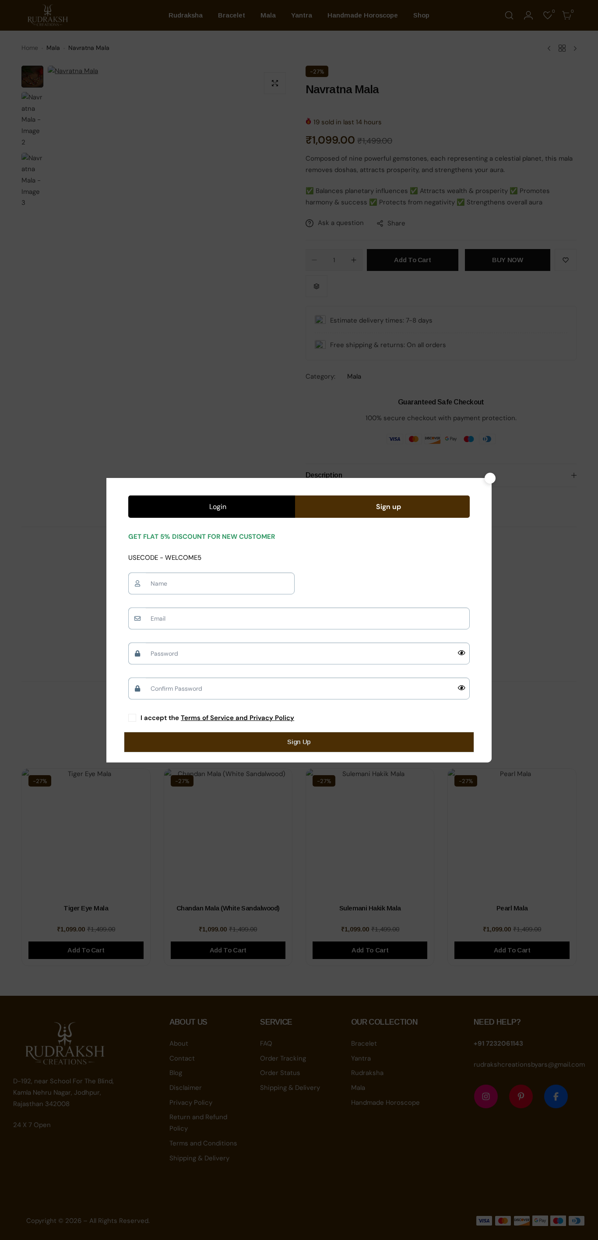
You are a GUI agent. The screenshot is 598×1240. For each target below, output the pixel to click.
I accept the (217, 717)
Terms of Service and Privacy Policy (237, 717)
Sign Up (298, 741)
